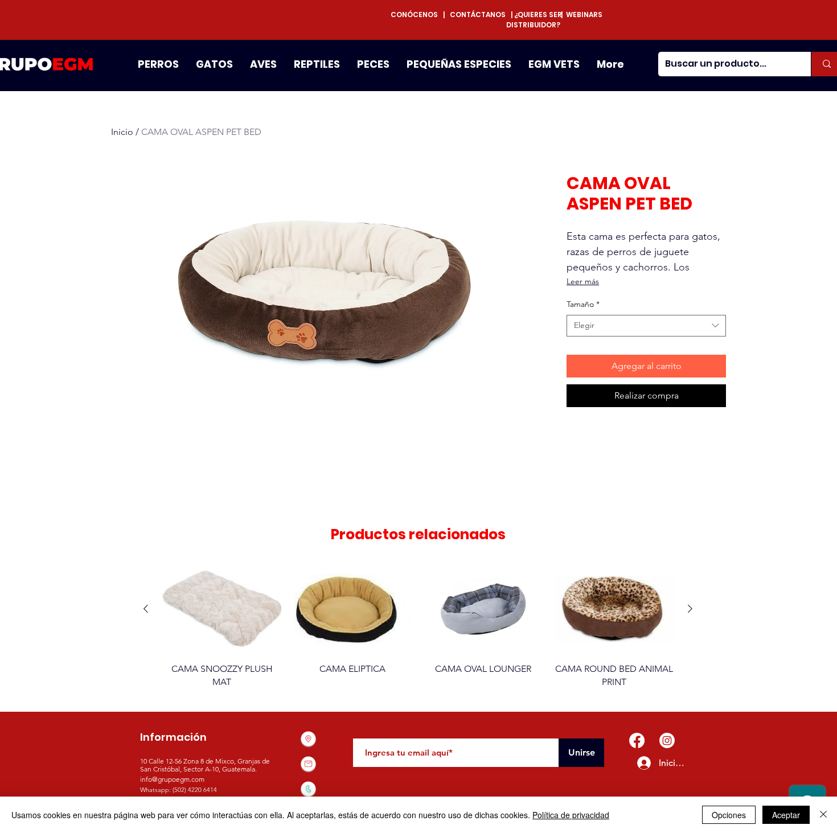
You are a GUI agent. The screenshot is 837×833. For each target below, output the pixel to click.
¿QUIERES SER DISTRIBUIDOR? (534, 20)
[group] (418, 626)
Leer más (583, 281)
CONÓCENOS (417, 14)
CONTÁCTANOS (478, 14)
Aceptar (786, 814)
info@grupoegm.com (172, 779)
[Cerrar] (823, 815)
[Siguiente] (690, 608)
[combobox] (646, 326)
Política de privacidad (570, 814)
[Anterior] (146, 608)
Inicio (122, 131)
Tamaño (583, 304)
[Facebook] (637, 740)
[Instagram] (667, 740)
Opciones (729, 814)
